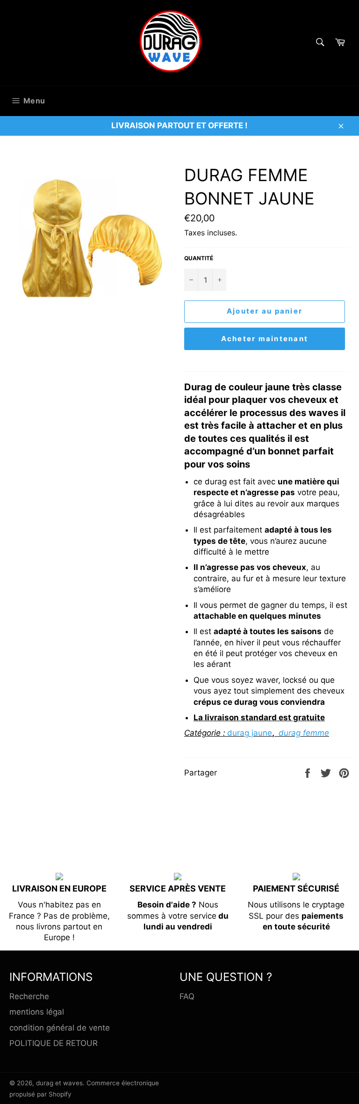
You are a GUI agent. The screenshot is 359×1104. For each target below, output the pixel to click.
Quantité (198, 258)
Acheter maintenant (265, 338)
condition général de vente (59, 1027)
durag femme (304, 733)
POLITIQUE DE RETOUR (53, 1043)
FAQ (187, 996)
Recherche (29, 996)
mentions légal (36, 1011)
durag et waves (59, 1083)
